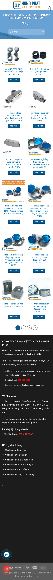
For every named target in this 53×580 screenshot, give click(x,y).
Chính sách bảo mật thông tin (19, 464)
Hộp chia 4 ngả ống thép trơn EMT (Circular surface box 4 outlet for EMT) (39, 163)
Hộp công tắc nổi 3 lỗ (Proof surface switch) (14, 305)
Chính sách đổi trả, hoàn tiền (19, 460)
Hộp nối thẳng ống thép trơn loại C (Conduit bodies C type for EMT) (14, 163)
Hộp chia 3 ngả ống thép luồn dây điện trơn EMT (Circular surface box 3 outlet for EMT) (14, 210)
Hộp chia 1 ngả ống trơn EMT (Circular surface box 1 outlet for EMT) (39, 259)
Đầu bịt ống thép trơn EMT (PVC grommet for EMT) (39, 71)
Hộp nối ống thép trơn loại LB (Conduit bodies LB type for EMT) (39, 117)
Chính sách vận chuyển (16, 455)
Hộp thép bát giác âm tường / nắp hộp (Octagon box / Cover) (39, 308)
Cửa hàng (25, 15)
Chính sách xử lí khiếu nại (17, 469)
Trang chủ (9, 15)
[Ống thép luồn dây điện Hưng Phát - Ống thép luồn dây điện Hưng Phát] (26, 5)
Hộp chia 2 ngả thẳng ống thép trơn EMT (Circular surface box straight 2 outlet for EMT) (13, 260)
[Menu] (4, 5)
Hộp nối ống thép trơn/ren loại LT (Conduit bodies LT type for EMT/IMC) (13, 117)
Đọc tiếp (14, 80)
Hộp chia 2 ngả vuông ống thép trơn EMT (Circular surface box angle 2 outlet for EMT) (39, 211)
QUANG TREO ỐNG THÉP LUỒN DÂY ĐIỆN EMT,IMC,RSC (13, 71)
